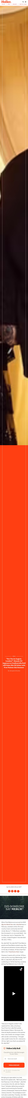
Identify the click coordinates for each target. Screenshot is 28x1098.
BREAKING (15, 4)
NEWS (9, 4)
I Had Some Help (14, 951)
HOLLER (3, 4)
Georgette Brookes (14, 670)
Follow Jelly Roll (14, 1065)
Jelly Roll (18, 924)
